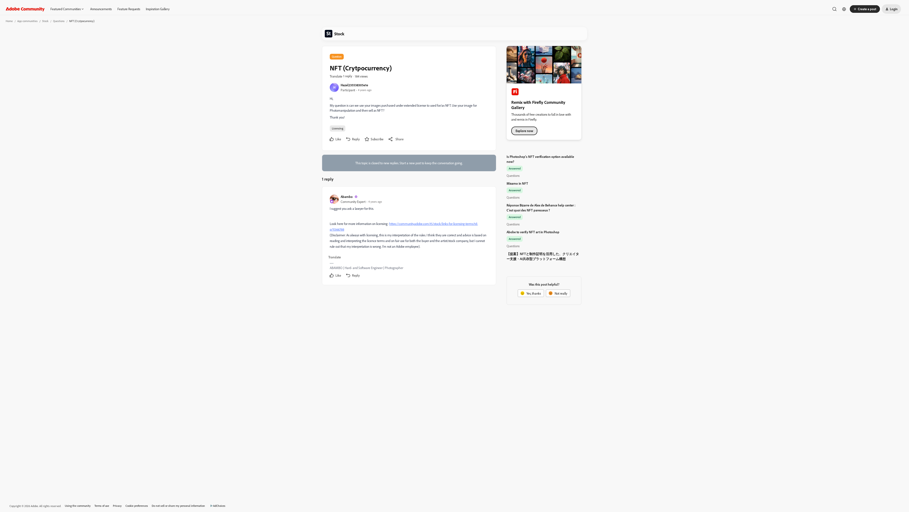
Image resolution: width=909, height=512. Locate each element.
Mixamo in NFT (517, 183)
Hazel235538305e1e (354, 85)
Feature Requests (128, 9)
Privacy (117, 505)
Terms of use (101, 505)
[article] (408, 236)
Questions (59, 21)
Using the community (78, 505)
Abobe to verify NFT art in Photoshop (533, 232)
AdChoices (219, 505)
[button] (865, 9)
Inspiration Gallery (157, 9)
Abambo (347, 197)
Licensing (337, 128)
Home (9, 21)
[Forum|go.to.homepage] (25, 9)
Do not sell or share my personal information (178, 505)
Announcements (101, 9)
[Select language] (844, 9)
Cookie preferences (136, 505)
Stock (45, 21)
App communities (27, 21)
